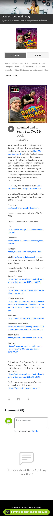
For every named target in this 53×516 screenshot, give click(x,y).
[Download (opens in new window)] (18, 398)
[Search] (43, 4)
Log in (35, 431)
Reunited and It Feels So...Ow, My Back (29, 131)
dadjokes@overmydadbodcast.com (23, 208)
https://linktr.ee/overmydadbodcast (23, 388)
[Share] (28, 398)
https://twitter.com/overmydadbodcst (25, 251)
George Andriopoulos (31, 188)
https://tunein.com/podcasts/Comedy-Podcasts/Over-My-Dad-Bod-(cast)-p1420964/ (25, 349)
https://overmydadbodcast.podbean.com (26, 318)
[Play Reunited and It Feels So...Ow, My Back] (11, 129)
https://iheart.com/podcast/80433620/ (25, 337)
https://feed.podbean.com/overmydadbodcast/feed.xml (25, 21)
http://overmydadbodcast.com (26, 257)
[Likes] (9, 398)
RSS (39, 55)
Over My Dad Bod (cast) (16, 16)
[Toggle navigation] (49, 4)
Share (16, 55)
